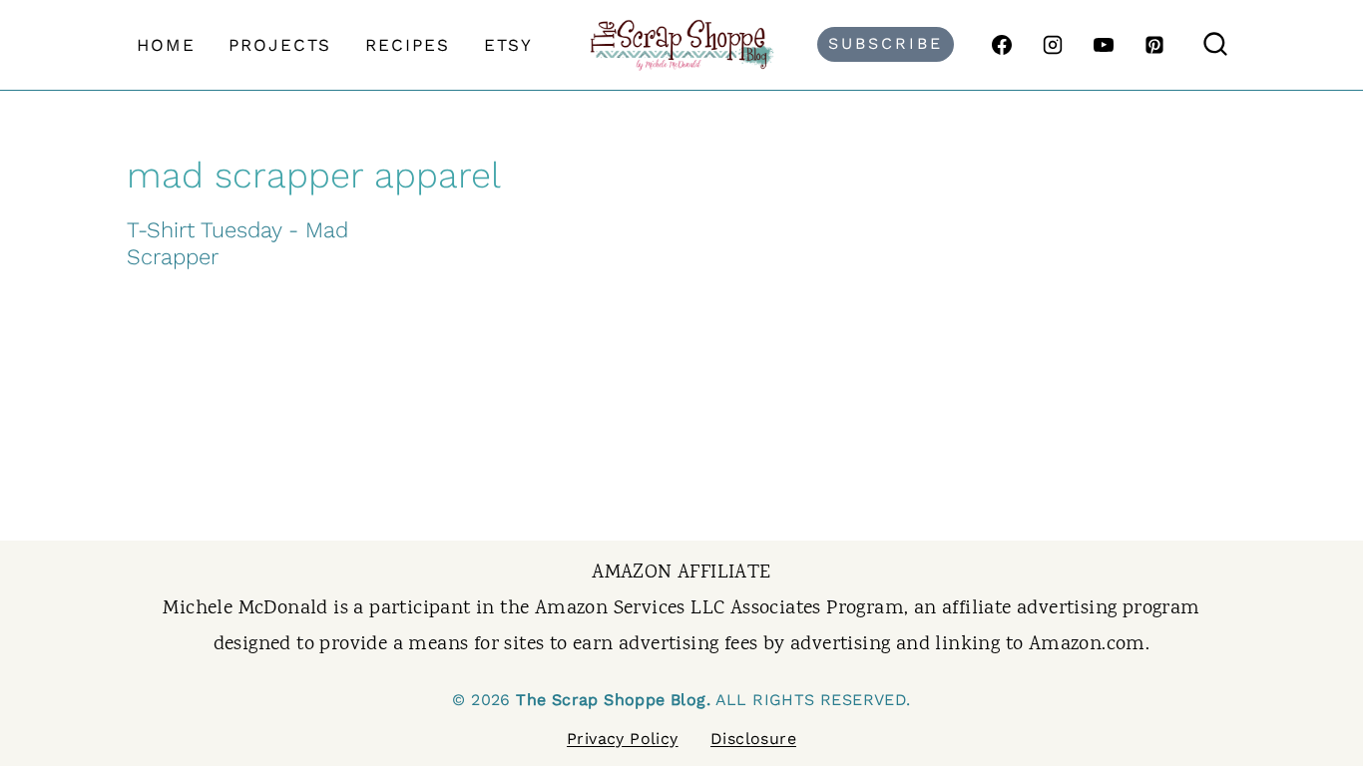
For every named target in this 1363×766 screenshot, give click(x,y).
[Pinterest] (1154, 45)
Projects (279, 45)
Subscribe (885, 43)
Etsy (508, 45)
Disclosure (753, 738)
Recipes (407, 45)
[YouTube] (1104, 45)
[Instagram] (1053, 45)
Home (166, 45)
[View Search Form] (1215, 45)
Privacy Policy (623, 738)
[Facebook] (1002, 45)
